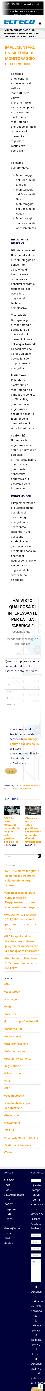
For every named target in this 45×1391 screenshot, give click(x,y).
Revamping (12, 1122)
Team (9, 1152)
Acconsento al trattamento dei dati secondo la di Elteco (24, 739)
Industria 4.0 (13, 1028)
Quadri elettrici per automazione (17, 1105)
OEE (8, 1080)
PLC (7, 1088)
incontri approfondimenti (21, 1021)
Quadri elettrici (15, 1095)
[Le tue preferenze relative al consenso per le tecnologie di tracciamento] (40, 1386)
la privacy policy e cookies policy (36, 1332)
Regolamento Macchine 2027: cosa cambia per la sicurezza (21, 962)
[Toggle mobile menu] (40, 23)
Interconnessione (24, 788)
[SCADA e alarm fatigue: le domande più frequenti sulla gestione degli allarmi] (12, 810)
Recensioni (12, 1115)
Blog (22, 786)
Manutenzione (14, 1073)
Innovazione (12, 788)
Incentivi (10, 1014)
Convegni (11, 999)
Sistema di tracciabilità (20, 1145)
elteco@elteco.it (32, 4)
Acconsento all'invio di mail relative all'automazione (24, 758)
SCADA (9, 1130)
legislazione (13, 1066)
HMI (8, 1006)
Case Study (28, 786)
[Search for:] (21, 856)
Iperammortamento (18, 1058)
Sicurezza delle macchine (21, 1137)
